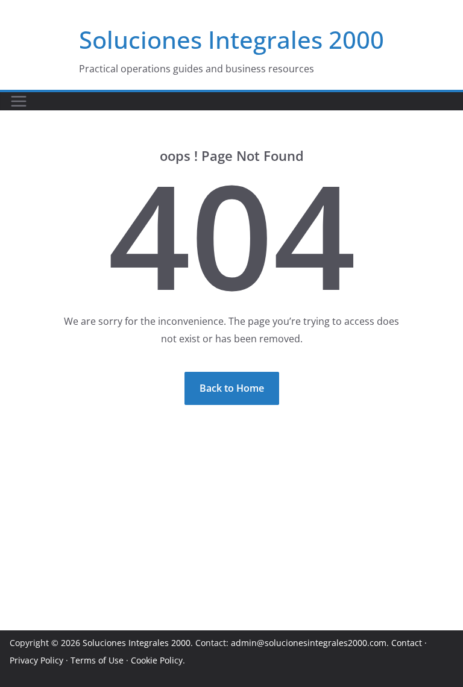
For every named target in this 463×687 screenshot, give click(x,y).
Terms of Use (97, 660)
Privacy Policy (36, 660)
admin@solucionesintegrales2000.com (308, 642)
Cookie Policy (157, 660)
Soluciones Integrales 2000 (231, 39)
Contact (406, 642)
